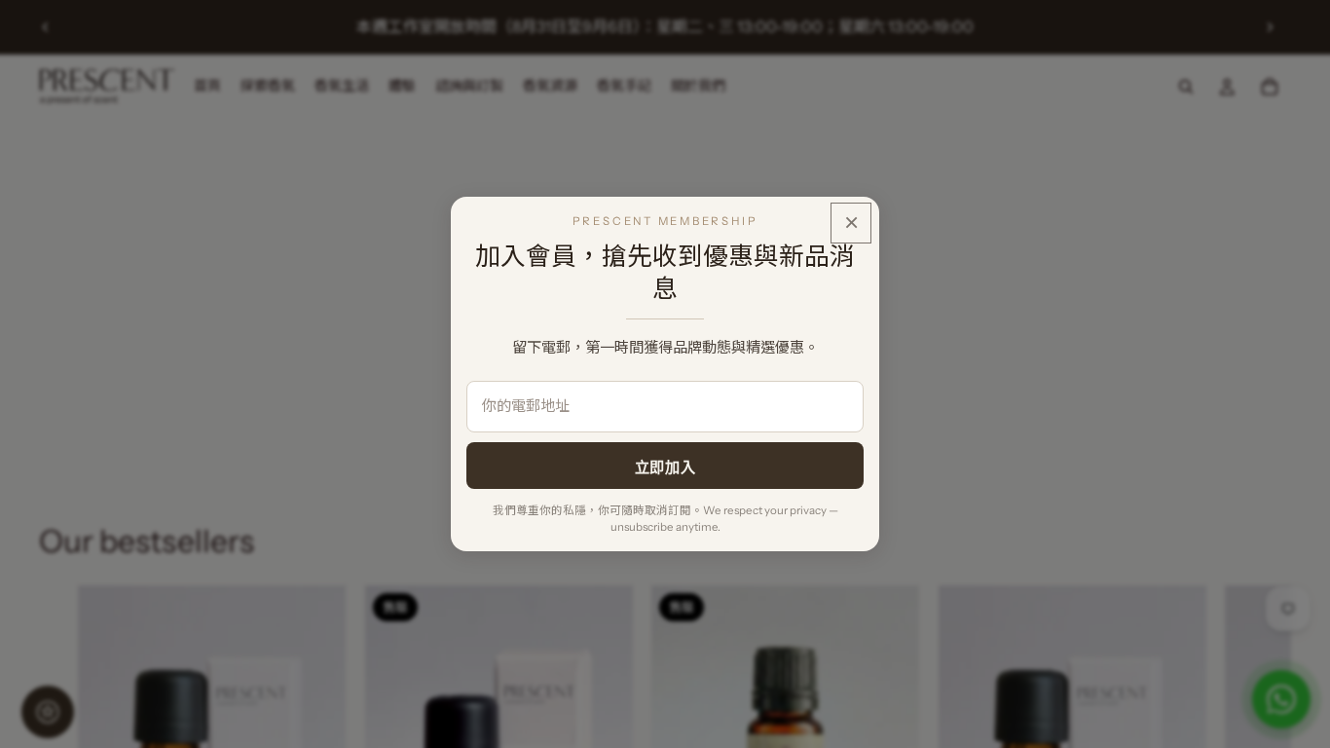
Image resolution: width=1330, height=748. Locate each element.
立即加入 (665, 467)
